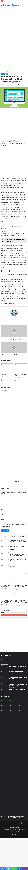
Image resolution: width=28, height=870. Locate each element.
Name (2, 509)
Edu (3, 84)
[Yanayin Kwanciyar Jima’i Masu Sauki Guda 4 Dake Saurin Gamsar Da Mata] (5, 548)
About (8, 829)
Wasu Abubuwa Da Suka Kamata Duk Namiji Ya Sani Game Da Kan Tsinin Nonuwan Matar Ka (17, 554)
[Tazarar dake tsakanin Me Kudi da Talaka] (5, 760)
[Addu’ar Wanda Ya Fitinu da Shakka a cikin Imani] (4, 679)
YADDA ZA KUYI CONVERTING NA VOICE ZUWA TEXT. (6, 373)
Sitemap (23, 829)
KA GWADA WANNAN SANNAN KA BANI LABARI (17, 672)
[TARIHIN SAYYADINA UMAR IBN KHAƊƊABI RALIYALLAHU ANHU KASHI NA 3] (4, 666)
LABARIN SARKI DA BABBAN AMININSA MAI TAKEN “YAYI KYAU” (21, 587)
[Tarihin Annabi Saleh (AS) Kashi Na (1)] (5, 561)
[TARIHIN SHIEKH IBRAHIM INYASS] (5, 567)
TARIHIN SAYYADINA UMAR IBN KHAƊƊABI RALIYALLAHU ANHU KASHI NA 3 (17, 666)
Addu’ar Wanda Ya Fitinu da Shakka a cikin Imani (18, 678)
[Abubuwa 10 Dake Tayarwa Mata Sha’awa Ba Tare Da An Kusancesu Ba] (5, 542)
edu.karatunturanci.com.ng (9, 825)
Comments (22, 536)
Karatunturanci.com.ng (14, 827)
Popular (4, 536)
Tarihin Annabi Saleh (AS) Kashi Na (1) (18, 560)
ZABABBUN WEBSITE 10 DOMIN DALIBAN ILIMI (6, 388)
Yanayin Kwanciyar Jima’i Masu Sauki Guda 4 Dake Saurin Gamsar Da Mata (18, 548)
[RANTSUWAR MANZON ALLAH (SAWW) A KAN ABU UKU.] (5, 702)
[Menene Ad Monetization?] (21, 429)
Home (3, 71)
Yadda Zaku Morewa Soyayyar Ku (6, 586)
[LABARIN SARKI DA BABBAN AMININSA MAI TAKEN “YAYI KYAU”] (21, 580)
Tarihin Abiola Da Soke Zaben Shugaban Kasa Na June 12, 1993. (6, 601)
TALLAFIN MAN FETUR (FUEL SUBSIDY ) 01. (17, 659)
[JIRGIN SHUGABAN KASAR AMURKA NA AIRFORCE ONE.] (23, 712)
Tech (7, 73)
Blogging (7, 71)
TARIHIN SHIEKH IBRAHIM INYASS (17, 565)
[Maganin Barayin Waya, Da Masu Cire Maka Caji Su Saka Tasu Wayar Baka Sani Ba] (21, 367)
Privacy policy (18, 829)
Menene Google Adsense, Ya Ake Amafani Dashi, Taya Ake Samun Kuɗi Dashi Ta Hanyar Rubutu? (18, 684)
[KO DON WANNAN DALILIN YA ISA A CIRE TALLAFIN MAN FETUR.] (23, 707)
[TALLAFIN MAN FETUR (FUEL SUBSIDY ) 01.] (4, 661)
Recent (13, 536)
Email (2, 514)
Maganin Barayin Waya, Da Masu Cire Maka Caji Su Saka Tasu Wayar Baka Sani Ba (21, 373)
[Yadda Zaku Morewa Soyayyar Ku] (7, 580)
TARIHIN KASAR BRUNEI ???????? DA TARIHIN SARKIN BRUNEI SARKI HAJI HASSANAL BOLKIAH (21, 602)
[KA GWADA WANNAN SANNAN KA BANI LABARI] (4, 673)
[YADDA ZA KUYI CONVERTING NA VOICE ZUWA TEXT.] (7, 367)
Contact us (12, 829)
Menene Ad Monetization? (18, 480)
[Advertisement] (14, 25)
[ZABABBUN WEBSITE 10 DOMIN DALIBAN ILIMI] (7, 382)
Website (2, 519)
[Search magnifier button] (26, 615)
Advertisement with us (14, 831)
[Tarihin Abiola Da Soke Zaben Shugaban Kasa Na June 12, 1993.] (7, 595)
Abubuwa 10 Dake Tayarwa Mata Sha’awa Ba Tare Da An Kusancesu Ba (18, 542)
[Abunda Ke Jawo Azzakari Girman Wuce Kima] (14, 712)
